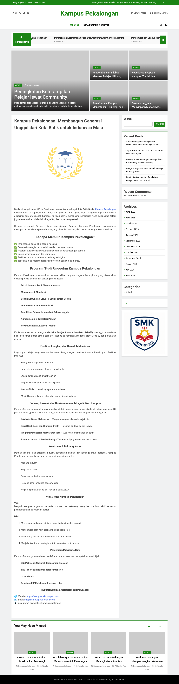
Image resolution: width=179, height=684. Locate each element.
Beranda (74, 25)
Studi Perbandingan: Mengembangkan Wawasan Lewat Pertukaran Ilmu (147, 661)
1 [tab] (149, 626)
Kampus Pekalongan (89, 13)
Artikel (18, 85)
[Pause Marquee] (163, 40)
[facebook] (13, 13)
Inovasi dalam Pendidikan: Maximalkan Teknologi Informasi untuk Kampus (32, 661)
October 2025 (132, 252)
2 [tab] (152, 626)
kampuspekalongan (26, 666)
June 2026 (130, 212)
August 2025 (131, 264)
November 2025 (133, 246)
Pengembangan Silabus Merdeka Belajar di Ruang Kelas (146, 38)
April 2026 (130, 217)
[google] (24, 13)
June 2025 (130, 275)
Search (128, 118)
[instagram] (16, 13)
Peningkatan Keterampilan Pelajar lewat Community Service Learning (124, 3)
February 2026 (132, 229)
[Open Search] (161, 25)
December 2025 (133, 241)
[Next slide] (166, 2)
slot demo (132, 304)
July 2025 (130, 270)
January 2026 (132, 235)
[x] (20, 13)
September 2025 (133, 258)
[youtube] (28, 13)
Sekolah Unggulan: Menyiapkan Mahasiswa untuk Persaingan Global (145, 107)
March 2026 (131, 223)
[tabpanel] (32, 651)
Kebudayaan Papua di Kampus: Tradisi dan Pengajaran (144, 76)
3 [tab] (156, 626)
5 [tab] (163, 626)
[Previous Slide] (161, 2)
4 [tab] (160, 626)
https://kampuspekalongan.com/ (43, 596)
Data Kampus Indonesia (96, 25)
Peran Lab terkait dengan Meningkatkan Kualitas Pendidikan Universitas (109, 661)
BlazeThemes (118, 679)
